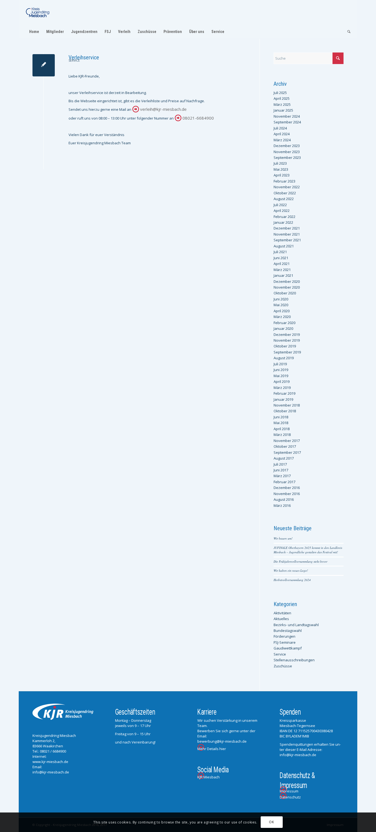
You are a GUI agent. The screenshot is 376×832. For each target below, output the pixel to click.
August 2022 (284, 198)
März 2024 (282, 139)
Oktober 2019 (285, 346)
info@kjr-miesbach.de (50, 772)
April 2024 (282, 133)
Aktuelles (281, 618)
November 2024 (287, 116)
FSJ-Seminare (285, 642)
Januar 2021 (283, 275)
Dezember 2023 (287, 145)
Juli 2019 (280, 363)
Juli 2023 (280, 163)
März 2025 (282, 104)
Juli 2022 (280, 204)
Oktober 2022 (285, 192)
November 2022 (287, 186)
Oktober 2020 (285, 293)
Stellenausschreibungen (294, 659)
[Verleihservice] (43, 65)
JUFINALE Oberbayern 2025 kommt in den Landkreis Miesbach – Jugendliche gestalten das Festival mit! (308, 550)
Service (74, 60)
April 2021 (282, 263)
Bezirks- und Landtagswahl (296, 624)
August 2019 (284, 357)
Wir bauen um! (283, 538)
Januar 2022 (283, 222)
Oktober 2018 (285, 410)
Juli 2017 (280, 464)
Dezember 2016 (287, 487)
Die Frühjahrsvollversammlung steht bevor (300, 561)
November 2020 (287, 287)
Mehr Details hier (211, 748)
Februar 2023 (284, 181)
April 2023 (282, 175)
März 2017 (282, 475)
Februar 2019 (284, 393)
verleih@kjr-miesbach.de (163, 109)
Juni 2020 (281, 299)
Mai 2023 (281, 169)
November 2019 (287, 340)
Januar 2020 (283, 328)
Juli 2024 (280, 128)
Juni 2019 (281, 369)
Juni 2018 (281, 416)
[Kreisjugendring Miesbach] (38, 12)
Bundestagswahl (288, 630)
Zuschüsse (283, 666)
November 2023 (287, 151)
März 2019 (282, 387)
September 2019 (287, 352)
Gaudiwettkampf (288, 648)
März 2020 (282, 316)
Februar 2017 (284, 481)
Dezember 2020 (287, 281)
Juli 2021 (280, 251)
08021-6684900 (198, 118)
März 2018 (282, 434)
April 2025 (282, 98)
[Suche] (347, 31)
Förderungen (284, 636)
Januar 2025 (283, 110)
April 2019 (282, 381)
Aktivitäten (282, 612)
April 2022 (282, 210)
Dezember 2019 (287, 334)
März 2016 (282, 505)
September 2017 (287, 452)
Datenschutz (290, 797)
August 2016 (284, 499)
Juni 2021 (281, 257)
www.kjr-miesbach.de (50, 761)
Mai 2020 (281, 304)
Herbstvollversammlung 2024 (292, 580)
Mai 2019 (281, 375)
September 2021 (287, 239)
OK (271, 822)
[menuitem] (34, 31)
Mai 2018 (281, 422)
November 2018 (287, 405)
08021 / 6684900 (53, 751)
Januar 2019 (283, 399)
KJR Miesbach (208, 777)
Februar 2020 (284, 322)
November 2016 (287, 493)
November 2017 (287, 440)
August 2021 (284, 246)
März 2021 (282, 269)
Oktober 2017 (285, 446)
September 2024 (287, 122)
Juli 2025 (280, 92)
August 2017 (284, 458)
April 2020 (282, 310)
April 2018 (282, 428)
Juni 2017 (281, 470)
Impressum (289, 791)
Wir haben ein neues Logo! (291, 570)
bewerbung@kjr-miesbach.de (222, 741)
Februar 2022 (284, 216)
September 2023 (287, 157)
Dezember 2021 (287, 228)
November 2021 (287, 234)
